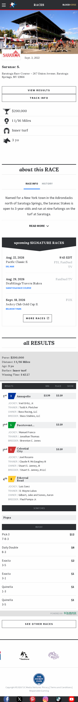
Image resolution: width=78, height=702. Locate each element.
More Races (36, 318)
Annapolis (23, 396)
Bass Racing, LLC (28, 411)
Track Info (39, 98)
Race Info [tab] (32, 183)
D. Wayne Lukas (28, 490)
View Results (39, 90)
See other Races (39, 624)
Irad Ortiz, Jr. (26, 403)
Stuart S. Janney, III (29, 465)
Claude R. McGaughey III (33, 461)
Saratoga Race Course (18, 287)
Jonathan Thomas (29, 436)
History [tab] (47, 183)
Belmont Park (13, 308)
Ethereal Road (22, 479)
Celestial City (23, 450)
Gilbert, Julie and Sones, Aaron (36, 495)
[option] (54, 656)
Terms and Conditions (61, 687)
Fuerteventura (27, 425)
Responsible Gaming (39, 690)
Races (39, 5)
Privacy (45, 687)
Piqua (7, 517)
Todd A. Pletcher (29, 407)
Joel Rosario (26, 457)
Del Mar (10, 266)
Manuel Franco (27, 432)
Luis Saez (24, 486)
